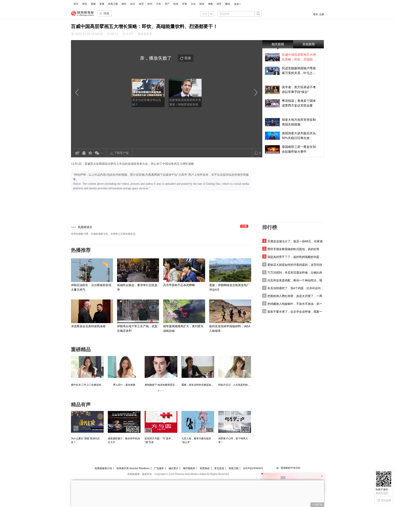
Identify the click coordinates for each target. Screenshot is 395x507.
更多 (236, 4)
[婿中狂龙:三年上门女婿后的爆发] (87, 367)
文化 (193, 3)
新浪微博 (77, 153)
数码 (227, 3)
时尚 (150, 3)
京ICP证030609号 (253, 468)
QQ (84, 153)
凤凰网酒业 (85, 227)
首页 (75, 3)
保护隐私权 (189, 468)
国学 (219, 3)
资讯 (84, 3)
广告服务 (159, 468)
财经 (124, 3)
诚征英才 (173, 468)
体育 (141, 3)
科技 (175, 3)
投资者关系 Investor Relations (133, 468)
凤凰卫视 (113, 3)
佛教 (210, 3)
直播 (101, 3)
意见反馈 (219, 468)
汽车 (158, 3)
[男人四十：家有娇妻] (124, 367)
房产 (167, 3)
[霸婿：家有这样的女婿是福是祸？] (197, 367)
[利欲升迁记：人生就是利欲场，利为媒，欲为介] (234, 367)
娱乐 (132, 3)
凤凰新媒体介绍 (103, 468)
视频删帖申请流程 (290, 467)
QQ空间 (90, 153)
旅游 (201, 3)
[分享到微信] (99, 153)
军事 (184, 3)
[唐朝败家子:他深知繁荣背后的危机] (161, 367)
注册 (321, 14)
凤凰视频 (82, 13)
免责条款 (205, 468)
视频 (93, 3)
